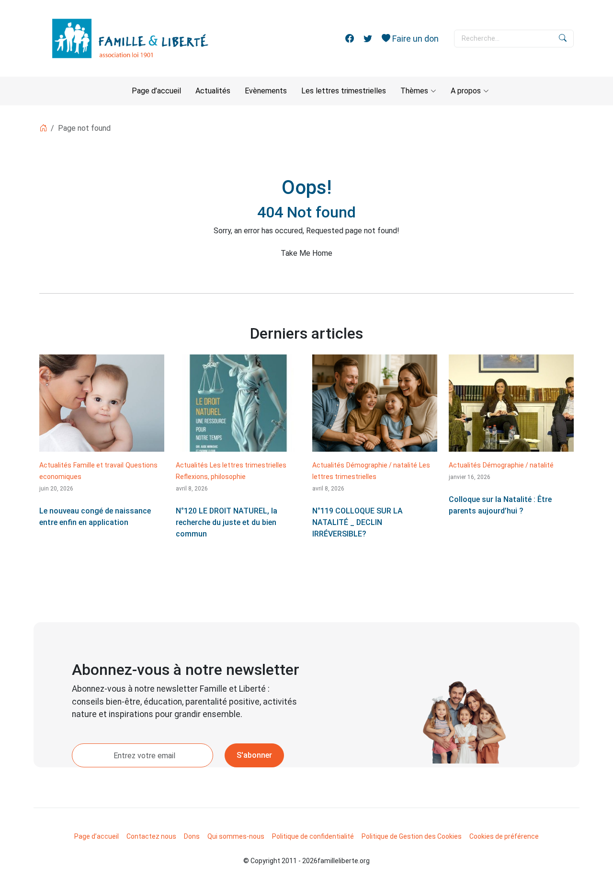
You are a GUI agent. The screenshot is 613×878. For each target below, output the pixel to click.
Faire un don (414, 39)
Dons (192, 836)
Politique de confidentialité (313, 836)
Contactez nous (151, 836)
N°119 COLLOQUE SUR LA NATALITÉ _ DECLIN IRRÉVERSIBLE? (357, 522)
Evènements (266, 90)
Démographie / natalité (381, 465)
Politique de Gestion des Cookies (412, 836)
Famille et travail (98, 465)
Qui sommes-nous (235, 836)
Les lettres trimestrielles (343, 90)
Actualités (212, 90)
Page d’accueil (156, 90)
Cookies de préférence (504, 836)
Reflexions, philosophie (211, 476)
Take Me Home (306, 253)
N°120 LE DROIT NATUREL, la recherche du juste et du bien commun (226, 522)
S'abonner (254, 755)
